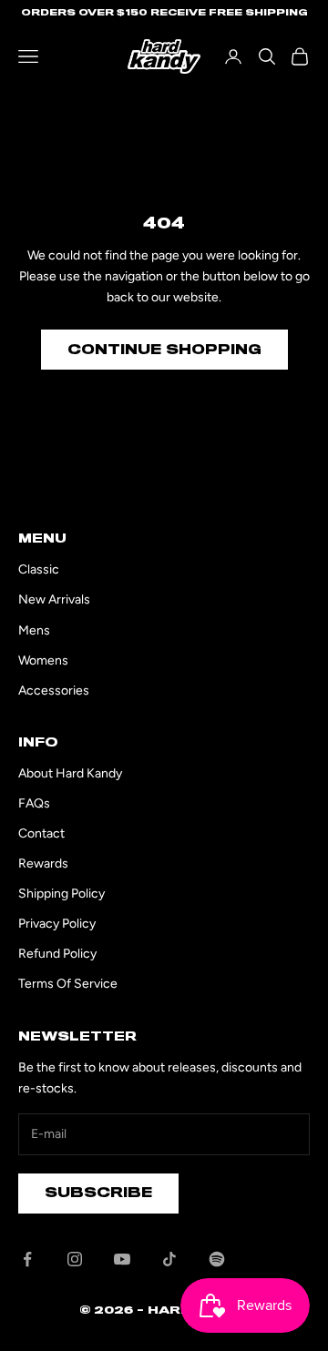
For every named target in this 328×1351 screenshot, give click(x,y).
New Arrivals (54, 599)
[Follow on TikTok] (169, 1259)
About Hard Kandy (70, 773)
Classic (38, 569)
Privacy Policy (57, 923)
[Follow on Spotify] (217, 1259)
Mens (34, 630)
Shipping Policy (61, 893)
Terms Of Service (68, 983)
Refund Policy (57, 953)
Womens (43, 660)
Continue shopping (164, 349)
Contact (41, 833)
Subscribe (98, 1192)
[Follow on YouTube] (122, 1259)
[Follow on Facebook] (27, 1259)
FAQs (34, 803)
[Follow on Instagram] (75, 1259)
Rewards (43, 863)
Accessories (53, 690)
